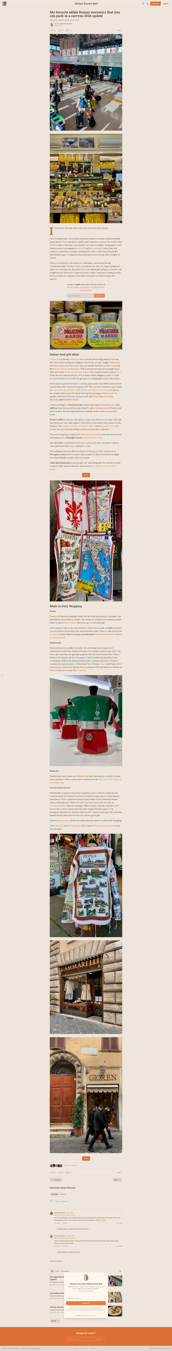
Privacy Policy (101, 1310)
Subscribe (86, 1303)
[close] (105, 1275)
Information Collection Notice (85, 1310)
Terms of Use (95, 1308)
